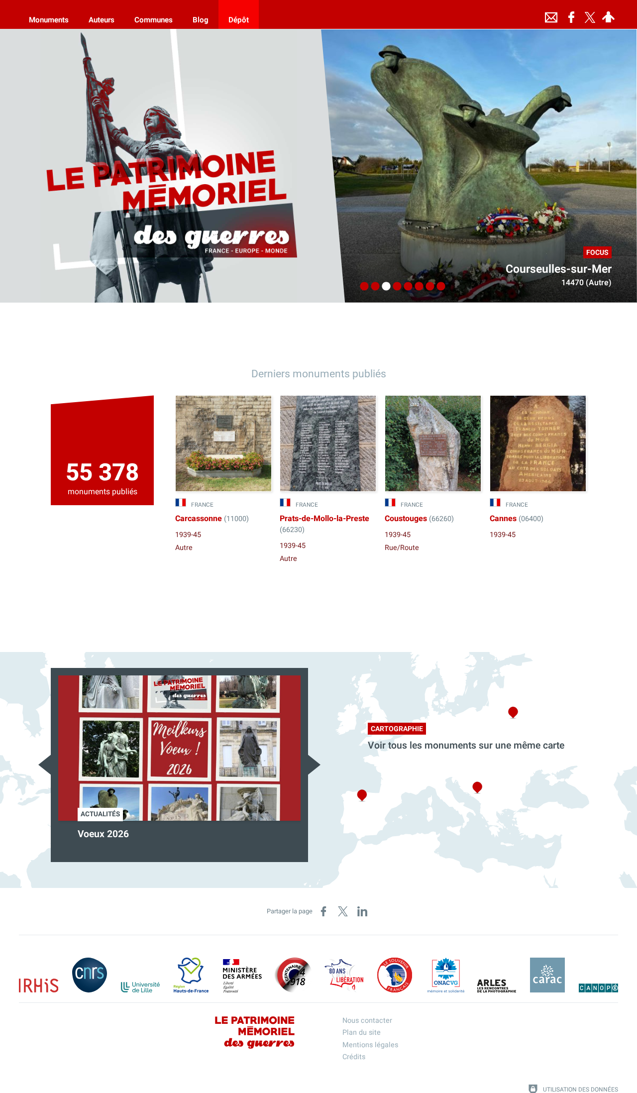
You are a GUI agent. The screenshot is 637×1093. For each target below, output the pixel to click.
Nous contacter (367, 1020)
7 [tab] (427, 287)
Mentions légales (370, 1045)
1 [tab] (362, 287)
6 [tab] (417, 287)
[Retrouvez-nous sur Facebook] (571, 14)
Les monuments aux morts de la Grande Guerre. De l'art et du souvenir (164, 840)
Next (314, 765)
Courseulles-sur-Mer (559, 269)
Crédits (353, 1057)
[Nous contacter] (551, 14)
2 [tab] (373, 287)
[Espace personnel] (608, 14)
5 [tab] (406, 287)
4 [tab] (395, 287)
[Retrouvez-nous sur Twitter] (590, 14)
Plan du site (361, 1032)
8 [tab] (438, 287)
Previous (44, 765)
